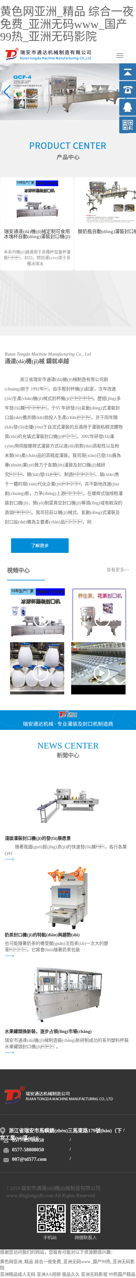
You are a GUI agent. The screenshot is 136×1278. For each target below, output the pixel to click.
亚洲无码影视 (94, 1274)
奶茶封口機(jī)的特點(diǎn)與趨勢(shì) (42, 935)
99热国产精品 (122, 1274)
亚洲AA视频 (49, 1274)
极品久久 (71, 1274)
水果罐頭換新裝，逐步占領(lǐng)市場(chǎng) (48, 1031)
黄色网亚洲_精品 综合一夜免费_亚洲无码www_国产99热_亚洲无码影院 (67, 24)
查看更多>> (118, 570)
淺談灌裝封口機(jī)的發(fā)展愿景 (38, 838)
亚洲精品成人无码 (17, 1274)
